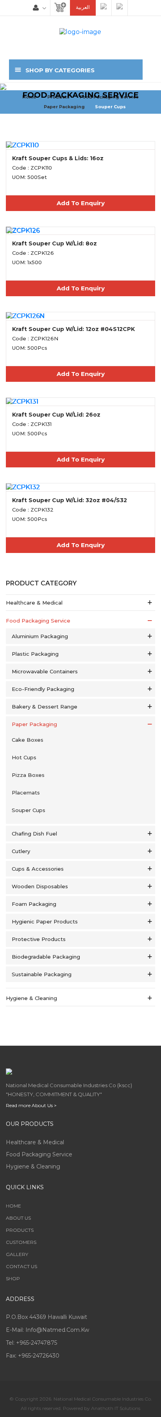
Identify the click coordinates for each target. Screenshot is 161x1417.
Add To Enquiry (81, 203)
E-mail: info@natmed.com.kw (47, 1329)
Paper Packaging (64, 106)
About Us (18, 1218)
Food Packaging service (39, 1154)
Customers (21, 1242)
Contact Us (21, 1266)
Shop (13, 1278)
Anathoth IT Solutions (115, 1408)
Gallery (17, 1254)
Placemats (26, 792)
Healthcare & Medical (35, 1142)
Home (13, 1206)
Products (20, 1230)
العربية (83, 7)
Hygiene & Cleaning (33, 1166)
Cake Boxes (27, 740)
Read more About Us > (31, 1105)
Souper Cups (110, 106)
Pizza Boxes (28, 775)
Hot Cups (24, 757)
